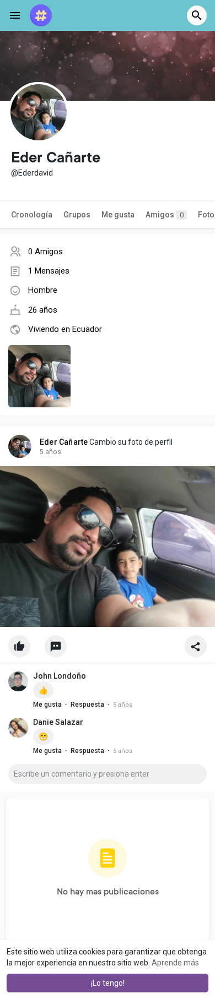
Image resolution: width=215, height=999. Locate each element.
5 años (50, 452)
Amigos (165, 214)
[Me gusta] (107, 649)
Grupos (76, 214)
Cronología (31, 214)
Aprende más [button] (175, 962)
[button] (197, 15)
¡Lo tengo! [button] (108, 983)
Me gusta (118, 214)
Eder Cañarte (64, 442)
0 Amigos (45, 251)
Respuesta (87, 704)
